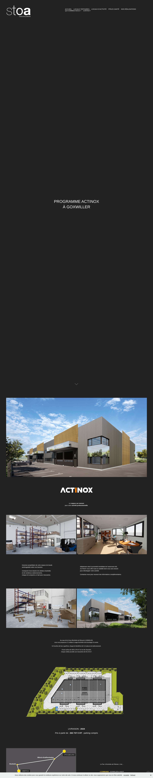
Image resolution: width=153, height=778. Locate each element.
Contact (87, 11)
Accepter (126, 775)
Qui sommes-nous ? (73, 11)
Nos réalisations (128, 9)
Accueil (68, 9)
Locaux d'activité (99, 9)
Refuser (132, 775)
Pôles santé (113, 9)
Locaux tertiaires (81, 9)
